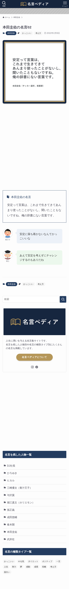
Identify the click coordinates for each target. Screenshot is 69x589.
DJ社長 (11, 465)
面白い (7, 572)
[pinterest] (36, 367)
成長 (36, 567)
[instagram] (32, 367)
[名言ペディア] (34, 4)
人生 (6, 567)
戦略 (44, 567)
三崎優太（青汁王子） (19, 487)
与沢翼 (11, 495)
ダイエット (33, 561)
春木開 (11, 524)
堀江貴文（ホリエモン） (21, 502)
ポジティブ (47, 561)
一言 (58, 561)
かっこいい (26, 33)
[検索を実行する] (63, 299)
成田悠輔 (12, 517)
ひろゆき (12, 473)
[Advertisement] (34, 144)
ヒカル (11, 480)
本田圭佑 (11, 33)
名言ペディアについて (34, 357)
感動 (28, 567)
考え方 (38, 33)
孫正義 (11, 510)
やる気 (21, 561)
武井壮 (11, 539)
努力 (14, 567)
